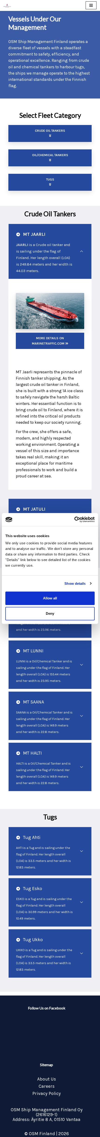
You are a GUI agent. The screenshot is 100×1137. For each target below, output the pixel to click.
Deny (50, 613)
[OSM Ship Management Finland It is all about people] (7, 5)
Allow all (50, 598)
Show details (75, 583)
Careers (47, 1086)
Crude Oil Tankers (50, 131)
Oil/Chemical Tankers (50, 155)
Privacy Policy (46, 1093)
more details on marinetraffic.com (48, 340)
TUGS (50, 179)
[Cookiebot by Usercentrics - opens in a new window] (74, 519)
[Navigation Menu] (91, 5)
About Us (46, 1079)
